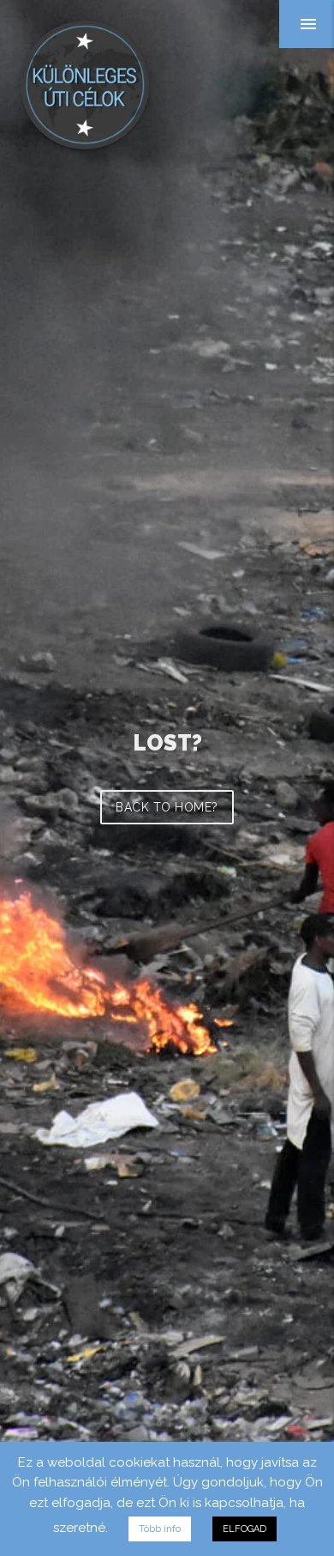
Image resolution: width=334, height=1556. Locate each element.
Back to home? (167, 807)
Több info (160, 1529)
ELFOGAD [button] (244, 1529)
